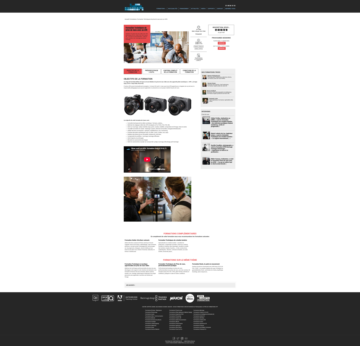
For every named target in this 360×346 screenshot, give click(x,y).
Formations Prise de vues (175, 310)
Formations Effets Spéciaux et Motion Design (180, 312)
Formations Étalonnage (151, 312)
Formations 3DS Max (199, 318)
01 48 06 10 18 (221, 30)
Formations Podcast (199, 325)
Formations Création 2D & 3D (201, 312)
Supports (211, 8)
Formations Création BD (200, 319)
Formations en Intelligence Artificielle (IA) (204, 314)
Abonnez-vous (230, 8)
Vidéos (203, 8)
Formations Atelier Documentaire (177, 319)
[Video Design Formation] (134, 7)
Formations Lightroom (175, 325)
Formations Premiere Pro (200, 329)
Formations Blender (150, 318)
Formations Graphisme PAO (176, 314)
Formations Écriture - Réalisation (153, 310)
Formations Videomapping (152, 323)
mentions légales (189, 341)
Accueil (127, 19)
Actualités (195, 8)
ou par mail (221, 32)
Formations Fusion (198, 321)
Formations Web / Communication (154, 316)
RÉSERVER (222, 43)
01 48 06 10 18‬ (230, 6)
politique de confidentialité (173, 341)
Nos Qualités (172, 8)
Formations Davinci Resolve (152, 329)
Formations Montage (199, 310)
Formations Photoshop (175, 316)
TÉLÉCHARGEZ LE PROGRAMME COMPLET (198, 59)
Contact (220, 8)
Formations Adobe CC (199, 316)
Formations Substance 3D (200, 323)
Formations (160, 8)
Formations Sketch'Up (150, 325)
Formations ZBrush (174, 321)
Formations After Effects (175, 327)
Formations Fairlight (150, 321)
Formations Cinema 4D (175, 318)
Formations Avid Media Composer (202, 327)
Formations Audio (149, 314)
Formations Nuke (149, 327)
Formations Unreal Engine (176, 323)
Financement (184, 8)
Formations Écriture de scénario (153, 319)
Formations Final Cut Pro (175, 329)
